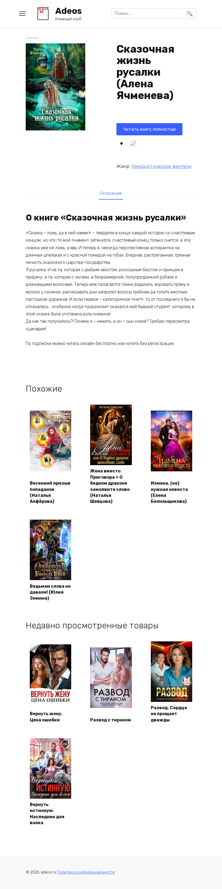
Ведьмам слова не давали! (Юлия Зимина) (50, 592)
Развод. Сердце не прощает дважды (169, 713)
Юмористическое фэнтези (161, 166)
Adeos (68, 11)
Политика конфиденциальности (86, 872)
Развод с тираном (110, 719)
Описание (111, 193)
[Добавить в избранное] (121, 143)
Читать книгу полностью (149, 129)
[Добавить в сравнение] (133, 143)
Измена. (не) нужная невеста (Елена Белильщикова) (169, 492)
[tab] (111, 193)
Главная (32, 38)
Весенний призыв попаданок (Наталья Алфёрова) (50, 492)
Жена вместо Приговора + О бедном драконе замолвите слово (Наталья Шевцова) (110, 486)
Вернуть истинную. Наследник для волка (47, 813)
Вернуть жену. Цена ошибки (46, 716)
